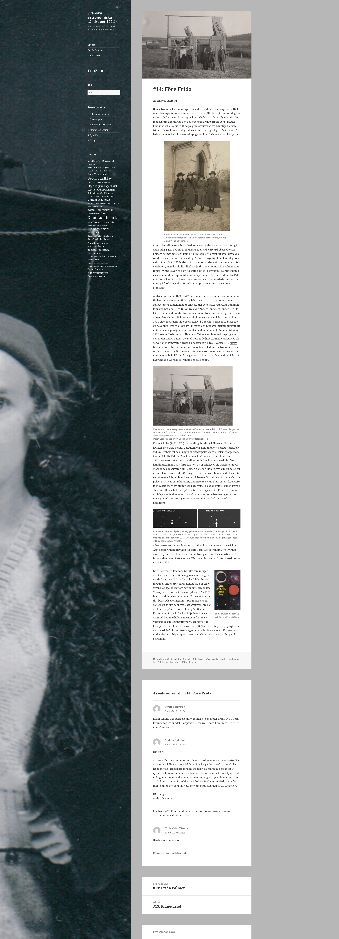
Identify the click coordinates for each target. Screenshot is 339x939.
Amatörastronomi (106, 161)
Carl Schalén (93, 182)
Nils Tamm (93, 232)
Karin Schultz (161, 443)
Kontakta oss (94, 55)
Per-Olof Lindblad (99, 239)
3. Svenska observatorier (100, 124)
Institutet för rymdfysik (100, 209)
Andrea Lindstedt (217, 659)
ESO (103, 193)
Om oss (91, 44)
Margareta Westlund (107, 222)
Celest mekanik (104, 183)
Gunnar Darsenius (108, 196)
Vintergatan (112, 266)
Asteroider (91, 164)
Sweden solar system (97, 266)
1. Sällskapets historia (98, 114)
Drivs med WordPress (164, 931)
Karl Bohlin (103, 213)
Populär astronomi (98, 243)
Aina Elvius (92, 161)
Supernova (91, 263)
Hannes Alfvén (94, 203)
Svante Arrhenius (101, 263)
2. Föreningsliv (95, 119)
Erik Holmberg (94, 193)
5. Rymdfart (94, 135)
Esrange (109, 193)
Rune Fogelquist (95, 253)
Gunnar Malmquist (99, 199)
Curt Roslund (94, 189)
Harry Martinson (110, 203)
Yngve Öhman (95, 269)
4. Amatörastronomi (98, 129)
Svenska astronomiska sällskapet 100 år (102, 17)
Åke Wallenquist (98, 273)
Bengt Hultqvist (105, 171)
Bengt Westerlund (97, 173)
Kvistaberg (92, 222)
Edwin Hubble (108, 190)
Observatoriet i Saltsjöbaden (100, 236)
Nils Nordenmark (98, 229)
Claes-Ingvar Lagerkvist (102, 186)
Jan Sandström (93, 213)
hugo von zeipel (95, 206)
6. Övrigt (92, 140)
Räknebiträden (189, 662)
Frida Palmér (93, 196)
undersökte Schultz (202, 481)
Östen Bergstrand (97, 276)
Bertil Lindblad (100, 178)
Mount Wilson (102, 226)
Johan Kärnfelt (183, 659)
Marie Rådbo (92, 226)
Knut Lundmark (102, 217)
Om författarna (95, 50)
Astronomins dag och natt (101, 167)
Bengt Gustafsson (93, 171)
